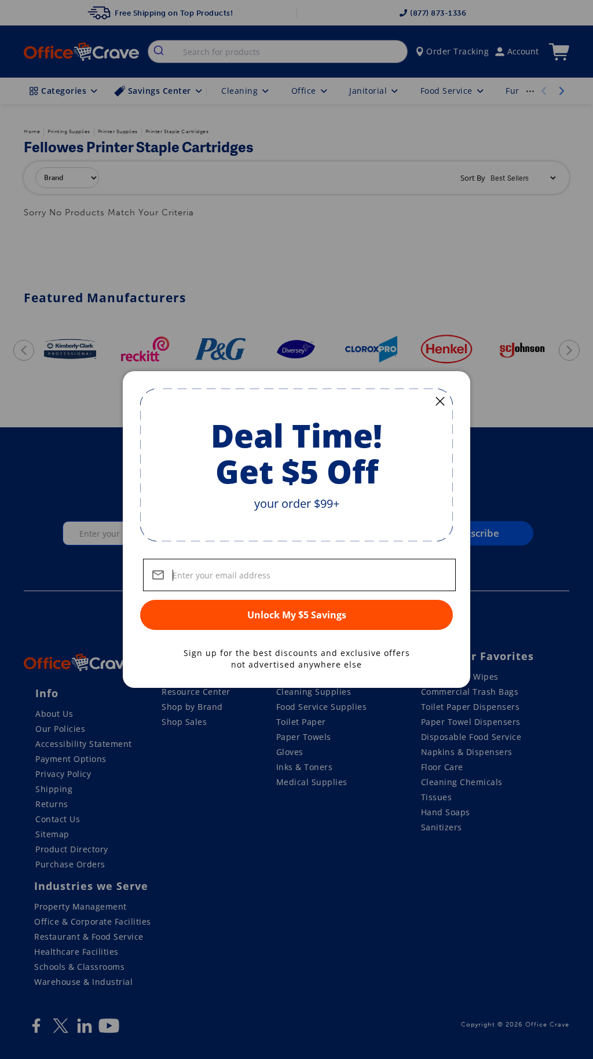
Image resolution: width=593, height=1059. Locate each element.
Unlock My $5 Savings (296, 615)
